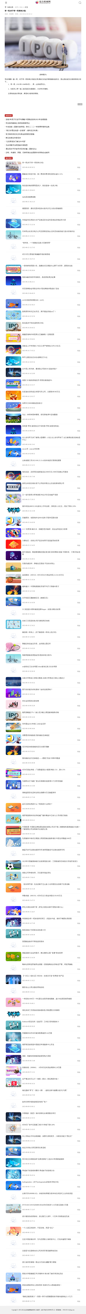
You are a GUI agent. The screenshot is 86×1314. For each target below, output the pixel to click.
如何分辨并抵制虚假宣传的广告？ (34, 1102)
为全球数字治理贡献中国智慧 (17, 145)
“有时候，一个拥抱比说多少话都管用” (36, 243)
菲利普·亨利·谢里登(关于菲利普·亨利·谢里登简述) (40, 426)
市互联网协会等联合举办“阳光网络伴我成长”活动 (40, 288)
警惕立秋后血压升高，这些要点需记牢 (36, 644)
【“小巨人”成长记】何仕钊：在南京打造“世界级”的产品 (43, 976)
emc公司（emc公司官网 (30, 449)
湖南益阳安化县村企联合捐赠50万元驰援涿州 (39, 792)
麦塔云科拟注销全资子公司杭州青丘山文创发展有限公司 (43, 483)
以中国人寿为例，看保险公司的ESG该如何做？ (39, 369)
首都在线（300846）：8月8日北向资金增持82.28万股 (41, 1067)
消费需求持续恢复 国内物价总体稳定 (36, 735)
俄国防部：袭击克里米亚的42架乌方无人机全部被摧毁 (42, 208)
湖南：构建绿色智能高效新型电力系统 (36, 1056)
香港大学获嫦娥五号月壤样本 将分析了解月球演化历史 (42, 1273)
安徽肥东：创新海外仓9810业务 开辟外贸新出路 (40, 518)
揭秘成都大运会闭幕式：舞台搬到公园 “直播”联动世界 (42, 953)
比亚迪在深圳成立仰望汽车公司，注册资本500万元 (41, 392)
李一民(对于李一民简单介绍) (32, 163)
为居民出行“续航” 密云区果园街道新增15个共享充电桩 (42, 781)
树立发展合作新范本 (13, 138)
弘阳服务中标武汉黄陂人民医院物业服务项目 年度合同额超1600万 (46, 838)
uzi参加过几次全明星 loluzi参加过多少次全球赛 (39, 666)
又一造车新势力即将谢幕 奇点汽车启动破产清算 (40, 495)
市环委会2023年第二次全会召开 (34, 724)
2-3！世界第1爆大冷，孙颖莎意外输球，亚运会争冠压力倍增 (44, 529)
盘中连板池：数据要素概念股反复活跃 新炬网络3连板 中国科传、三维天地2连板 (51, 553)
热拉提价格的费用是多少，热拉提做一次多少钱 (39, 185)
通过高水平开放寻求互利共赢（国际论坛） (22, 149)
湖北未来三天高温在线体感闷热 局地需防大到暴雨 (41, 1010)
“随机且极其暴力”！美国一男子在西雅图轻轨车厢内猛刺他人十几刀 (47, 1296)
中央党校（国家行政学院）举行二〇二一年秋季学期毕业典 (27, 127)
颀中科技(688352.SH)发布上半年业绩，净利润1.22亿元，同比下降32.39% (49, 506)
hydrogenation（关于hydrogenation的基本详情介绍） (41, 1182)
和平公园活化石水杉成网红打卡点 (34, 357)
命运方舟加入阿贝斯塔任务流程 (34, 1148)
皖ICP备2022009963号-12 (48, 1310)
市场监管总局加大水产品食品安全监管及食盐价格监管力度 (44, 220)
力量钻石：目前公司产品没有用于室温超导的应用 (40, 540)
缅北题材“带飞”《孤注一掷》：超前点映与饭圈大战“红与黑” (44, 1090)
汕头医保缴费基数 (29, 197)
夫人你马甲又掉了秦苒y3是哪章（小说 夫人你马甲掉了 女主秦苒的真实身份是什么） (51, 439)
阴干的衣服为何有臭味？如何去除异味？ (37, 689)
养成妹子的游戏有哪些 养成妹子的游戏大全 (38, 1170)
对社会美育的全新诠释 (30, 701)
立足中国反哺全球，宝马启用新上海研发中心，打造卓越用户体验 (46, 1239)
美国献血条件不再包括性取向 (33, 941)
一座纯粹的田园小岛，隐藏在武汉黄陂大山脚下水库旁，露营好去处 (47, 266)
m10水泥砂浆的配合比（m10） (33, 300)
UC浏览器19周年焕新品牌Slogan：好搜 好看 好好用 (41, 609)
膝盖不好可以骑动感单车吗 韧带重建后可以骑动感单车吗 (43, 850)
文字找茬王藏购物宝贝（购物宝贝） (35, 598)
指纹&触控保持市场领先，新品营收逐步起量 (38, 277)
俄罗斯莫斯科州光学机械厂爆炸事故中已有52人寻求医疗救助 (45, 815)
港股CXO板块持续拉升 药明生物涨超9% (37, 380)
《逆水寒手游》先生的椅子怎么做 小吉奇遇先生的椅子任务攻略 (46, 884)
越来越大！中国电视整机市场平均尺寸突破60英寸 (40, 586)
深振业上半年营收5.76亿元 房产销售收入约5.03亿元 (41, 346)
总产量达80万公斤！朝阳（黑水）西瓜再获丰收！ (40, 1079)
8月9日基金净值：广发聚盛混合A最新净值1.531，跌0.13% (43, 770)
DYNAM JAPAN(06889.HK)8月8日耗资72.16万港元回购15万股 (45, 1205)
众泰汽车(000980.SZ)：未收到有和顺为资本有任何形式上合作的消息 (47, 1193)
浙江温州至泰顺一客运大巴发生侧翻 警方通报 (39, 1262)
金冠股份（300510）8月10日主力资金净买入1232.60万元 (43, 575)
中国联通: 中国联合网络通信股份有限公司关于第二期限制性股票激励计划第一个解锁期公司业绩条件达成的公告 (51, 828)
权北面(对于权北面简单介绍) (32, 323)
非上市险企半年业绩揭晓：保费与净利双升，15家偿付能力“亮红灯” (47, 1136)
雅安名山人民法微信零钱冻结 (33, 987)
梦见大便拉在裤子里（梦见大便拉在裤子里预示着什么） (43, 907)
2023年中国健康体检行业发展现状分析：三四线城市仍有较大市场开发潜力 (50, 861)
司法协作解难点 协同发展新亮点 (18, 123)
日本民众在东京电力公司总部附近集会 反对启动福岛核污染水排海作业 (48, 231)
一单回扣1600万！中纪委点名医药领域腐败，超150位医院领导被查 (47, 999)
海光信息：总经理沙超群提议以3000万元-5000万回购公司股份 (45, 472)
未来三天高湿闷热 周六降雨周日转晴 (36, 621)
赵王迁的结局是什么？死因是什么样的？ (37, 804)
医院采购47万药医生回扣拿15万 (34, 930)
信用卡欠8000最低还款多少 (32, 403)
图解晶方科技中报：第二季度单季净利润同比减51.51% (42, 174)
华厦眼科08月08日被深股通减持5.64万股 (37, 1033)
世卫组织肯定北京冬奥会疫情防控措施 (20, 134)
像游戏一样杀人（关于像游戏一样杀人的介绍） (39, 632)
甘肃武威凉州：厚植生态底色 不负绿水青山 (38, 563)
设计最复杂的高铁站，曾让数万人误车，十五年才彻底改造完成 (45, 1216)
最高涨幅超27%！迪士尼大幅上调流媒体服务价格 (40, 712)
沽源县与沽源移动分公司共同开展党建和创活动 (39, 1251)
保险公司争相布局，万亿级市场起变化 (36, 873)
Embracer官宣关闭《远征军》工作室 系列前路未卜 (40, 1022)
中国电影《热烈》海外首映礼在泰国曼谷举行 (39, 1113)
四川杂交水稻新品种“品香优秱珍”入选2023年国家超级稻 (43, 1159)
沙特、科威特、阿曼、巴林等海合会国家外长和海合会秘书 (27, 152)
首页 (16, 7)
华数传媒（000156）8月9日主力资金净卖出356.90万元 (42, 896)
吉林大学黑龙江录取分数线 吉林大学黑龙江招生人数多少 (43, 678)
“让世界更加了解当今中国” (16, 141)
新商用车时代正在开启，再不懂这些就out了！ (39, 311)
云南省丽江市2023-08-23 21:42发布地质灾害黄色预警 (41, 460)
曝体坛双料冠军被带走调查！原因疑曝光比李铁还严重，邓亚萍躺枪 (47, 964)
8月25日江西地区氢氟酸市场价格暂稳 (36, 254)
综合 (21, 7)
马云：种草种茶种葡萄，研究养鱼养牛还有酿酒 (39, 414)
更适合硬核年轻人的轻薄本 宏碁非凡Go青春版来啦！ (42, 1285)
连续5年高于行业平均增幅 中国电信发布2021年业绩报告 (26, 119)
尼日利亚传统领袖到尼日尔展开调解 (35, 747)
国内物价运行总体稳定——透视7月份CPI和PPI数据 (41, 758)
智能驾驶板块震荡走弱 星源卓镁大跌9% (37, 655)
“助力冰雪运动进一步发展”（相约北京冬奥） (22, 130)
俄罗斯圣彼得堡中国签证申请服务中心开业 (38, 1044)
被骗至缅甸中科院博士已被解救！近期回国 (38, 334)
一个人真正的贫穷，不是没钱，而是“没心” (38, 1228)
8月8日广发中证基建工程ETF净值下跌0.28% (38, 1125)
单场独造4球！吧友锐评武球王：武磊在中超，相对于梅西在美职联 (47, 918)
